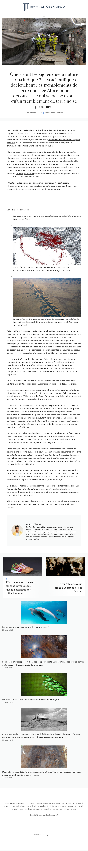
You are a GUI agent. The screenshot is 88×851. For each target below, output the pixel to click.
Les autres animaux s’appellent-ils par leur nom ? (25, 627)
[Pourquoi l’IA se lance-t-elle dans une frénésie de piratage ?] (44, 694)
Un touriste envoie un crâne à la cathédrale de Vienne (68, 587)
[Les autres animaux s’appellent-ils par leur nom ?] (44, 622)
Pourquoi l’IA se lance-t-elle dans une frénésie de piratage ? (30, 699)
